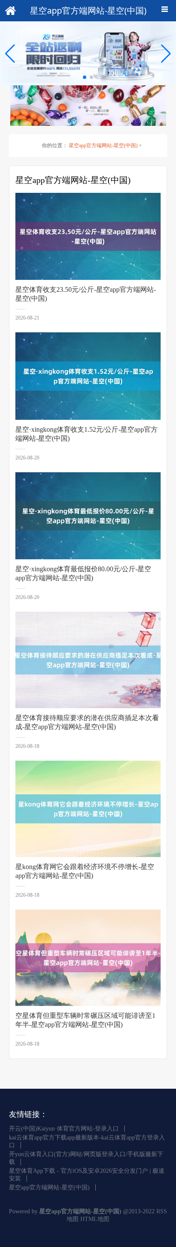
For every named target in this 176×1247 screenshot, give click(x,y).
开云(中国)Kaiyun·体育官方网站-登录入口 (64, 1128)
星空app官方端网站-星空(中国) (103, 145)
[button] (166, 53)
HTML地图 (94, 1219)
